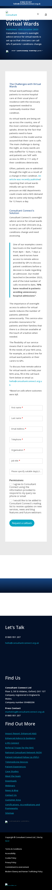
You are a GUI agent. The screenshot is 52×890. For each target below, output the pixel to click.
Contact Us (11, 795)
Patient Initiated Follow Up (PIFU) (22, 757)
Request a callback (22, 523)
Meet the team (13, 776)
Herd (7, 841)
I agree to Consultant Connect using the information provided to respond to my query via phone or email (22, 490)
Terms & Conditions (13, 849)
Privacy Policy (10, 862)
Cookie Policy (10, 858)
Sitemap (9, 813)
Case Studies (12, 771)
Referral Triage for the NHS (19, 747)
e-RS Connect (12, 742)
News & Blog (11, 790)
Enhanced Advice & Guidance (20, 738)
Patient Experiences (15, 766)
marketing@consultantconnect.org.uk (24, 711)
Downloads (11, 780)
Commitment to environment (17, 867)
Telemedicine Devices (16, 761)
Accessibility (10, 853)
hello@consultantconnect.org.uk (22, 642)
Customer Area (13, 799)
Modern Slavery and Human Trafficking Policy (23, 871)
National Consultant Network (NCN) (23, 752)
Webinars (10, 785)
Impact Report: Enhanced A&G (20, 733)
